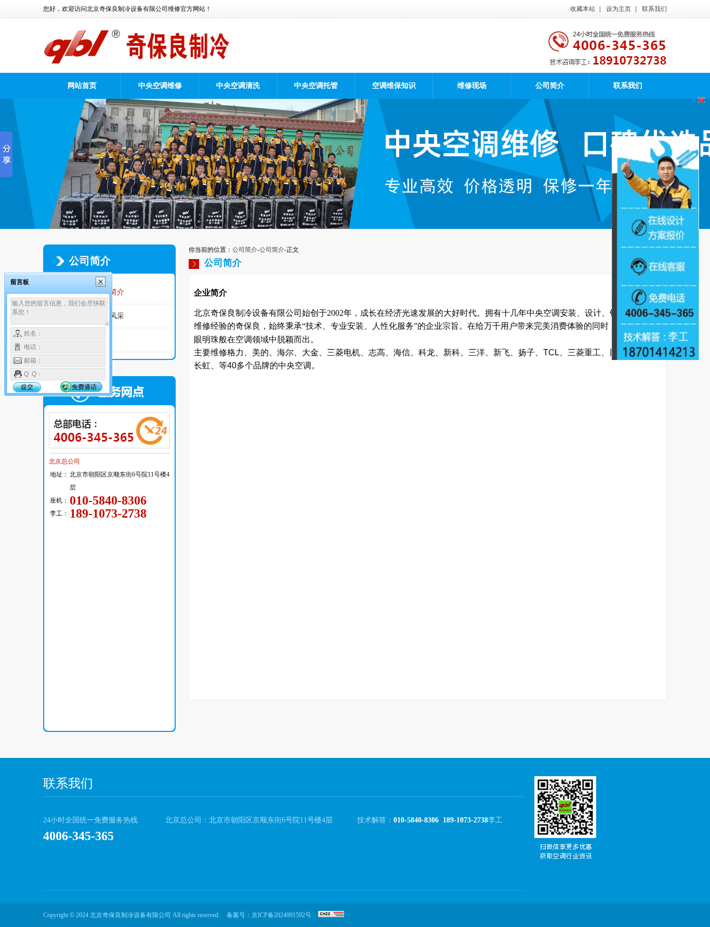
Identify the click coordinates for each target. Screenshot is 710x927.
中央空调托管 (316, 85)
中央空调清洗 (238, 85)
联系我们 (654, 8)
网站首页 (82, 85)
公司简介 (549, 85)
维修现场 (472, 85)
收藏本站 (582, 8)
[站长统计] (331, 915)
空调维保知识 (394, 85)
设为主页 (618, 8)
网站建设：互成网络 (639, 915)
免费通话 (84, 387)
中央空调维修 (160, 85)
